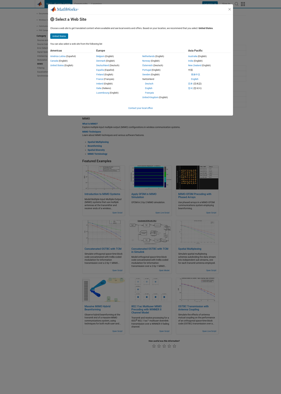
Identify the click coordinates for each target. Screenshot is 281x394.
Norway (146, 60)
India (190, 60)
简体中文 (195, 74)
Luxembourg (102, 92)
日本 (190, 83)
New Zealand (194, 65)
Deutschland (102, 65)
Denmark (100, 60)
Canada (54, 60)
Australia (192, 56)
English (148, 88)
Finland (100, 74)
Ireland (99, 83)
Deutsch (149, 83)
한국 (190, 88)
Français (149, 92)
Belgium (100, 56)
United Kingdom (150, 97)
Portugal (146, 70)
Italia (98, 88)
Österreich (147, 65)
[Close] (229, 9)
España (100, 70)
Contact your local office (140, 108)
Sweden (146, 74)
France (99, 79)
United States (57, 65)
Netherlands (148, 56)
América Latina (58, 56)
